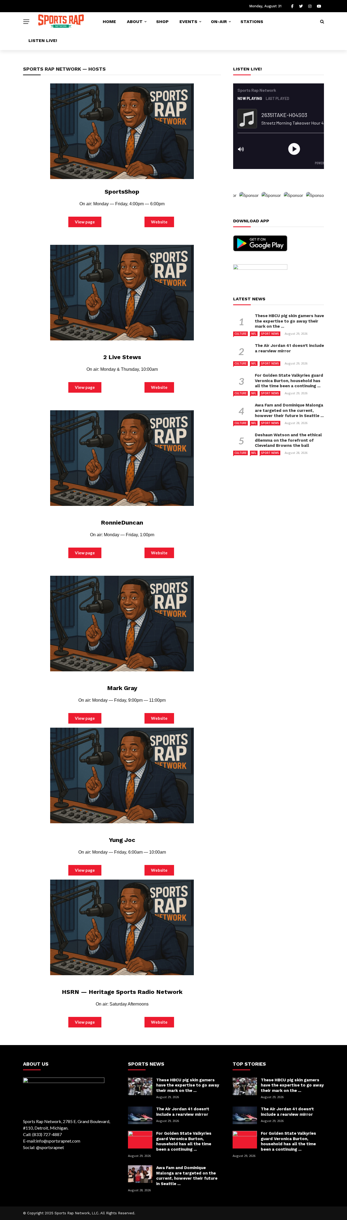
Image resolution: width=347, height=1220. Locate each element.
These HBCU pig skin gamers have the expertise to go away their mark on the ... (289, 321)
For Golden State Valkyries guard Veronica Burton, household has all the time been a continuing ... (289, 380)
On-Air (219, 21)
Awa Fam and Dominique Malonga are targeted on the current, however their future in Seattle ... (289, 410)
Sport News (270, 334)
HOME (109, 21)
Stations (251, 21)
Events (188, 21)
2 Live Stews (122, 357)
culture (240, 334)
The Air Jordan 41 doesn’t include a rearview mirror (289, 348)
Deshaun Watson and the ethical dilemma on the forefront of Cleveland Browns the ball (288, 440)
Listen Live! (42, 40)
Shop (162, 21)
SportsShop (122, 191)
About (135, 21)
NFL (253, 334)
